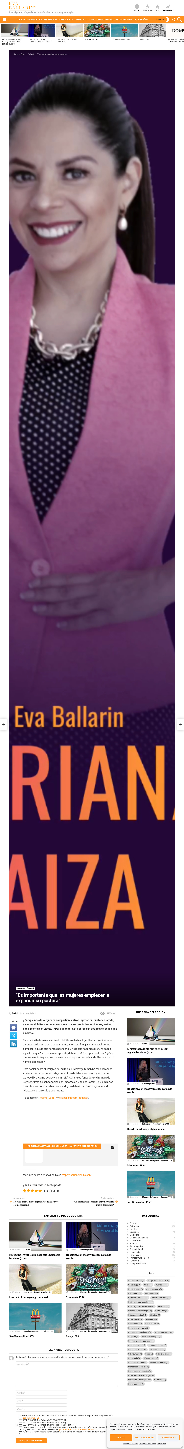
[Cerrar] (144, 714)
